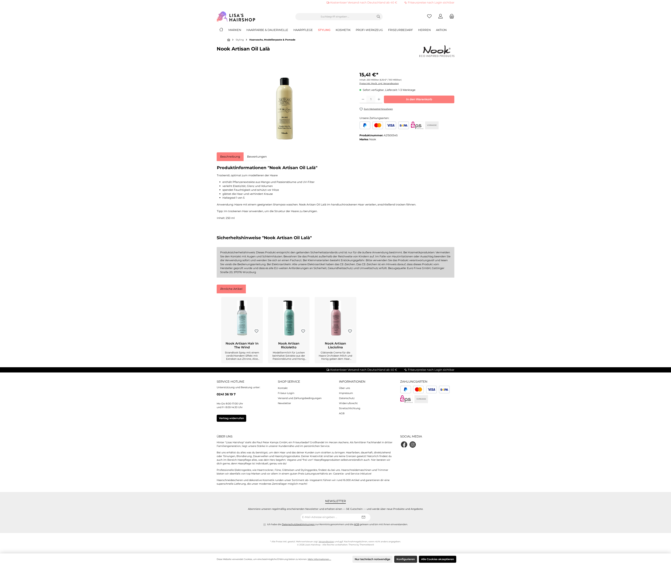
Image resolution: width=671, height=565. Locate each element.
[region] (284, 108)
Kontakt (283, 388)
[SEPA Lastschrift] (403, 125)
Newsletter (284, 403)
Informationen (352, 381)
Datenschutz (347, 398)
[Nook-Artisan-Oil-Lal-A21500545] (284, 109)
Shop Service (289, 381)
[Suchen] (378, 16)
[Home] (223, 30)
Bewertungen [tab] (257, 156)
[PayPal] (364, 125)
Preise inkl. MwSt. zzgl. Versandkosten (379, 83)
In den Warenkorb (419, 99)
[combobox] (335, 16)
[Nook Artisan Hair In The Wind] (242, 317)
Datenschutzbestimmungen (298, 524)
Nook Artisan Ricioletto (288, 345)
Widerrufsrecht (348, 403)
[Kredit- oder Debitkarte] (384, 125)
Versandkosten (326, 541)
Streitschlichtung (349, 408)
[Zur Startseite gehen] (236, 16)
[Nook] (436, 51)
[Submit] (363, 517)
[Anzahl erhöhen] (379, 99)
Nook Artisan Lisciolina (335, 345)
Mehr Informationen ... (319, 559)
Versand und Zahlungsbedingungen (300, 398)
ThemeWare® (367, 544)
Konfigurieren (405, 559)
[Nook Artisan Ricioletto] (289, 317)
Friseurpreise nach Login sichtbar (431, 2)
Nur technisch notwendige (372, 559)
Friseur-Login (286, 393)
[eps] (417, 125)
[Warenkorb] (450, 16)
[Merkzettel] (429, 16)
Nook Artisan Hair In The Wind (242, 345)
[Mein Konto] (440, 16)
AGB (342, 413)
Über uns (344, 388)
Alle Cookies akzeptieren (437, 559)
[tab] (230, 156)
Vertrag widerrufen (231, 418)
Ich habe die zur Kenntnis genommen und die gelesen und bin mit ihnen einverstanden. (337, 524)
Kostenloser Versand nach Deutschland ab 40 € (363, 2)
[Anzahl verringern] (363, 99)
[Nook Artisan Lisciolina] (335, 317)
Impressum (346, 393)
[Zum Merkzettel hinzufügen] (256, 331)
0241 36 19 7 (226, 394)
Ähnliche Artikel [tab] (231, 289)
